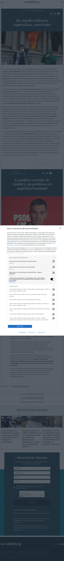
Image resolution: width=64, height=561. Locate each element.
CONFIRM (20, 326)
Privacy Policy (41, 332)
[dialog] (32, 280)
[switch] (52, 261)
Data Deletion (22, 332)
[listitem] (32, 257)
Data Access (32, 332)
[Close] (60, 228)
